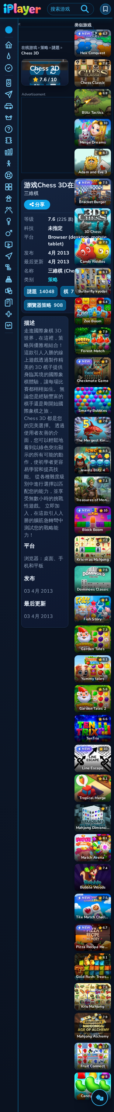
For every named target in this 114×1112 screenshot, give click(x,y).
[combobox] (70, 9)
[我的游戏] (105, 9)
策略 (53, 279)
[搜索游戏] (85, 9)
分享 (39, 204)
